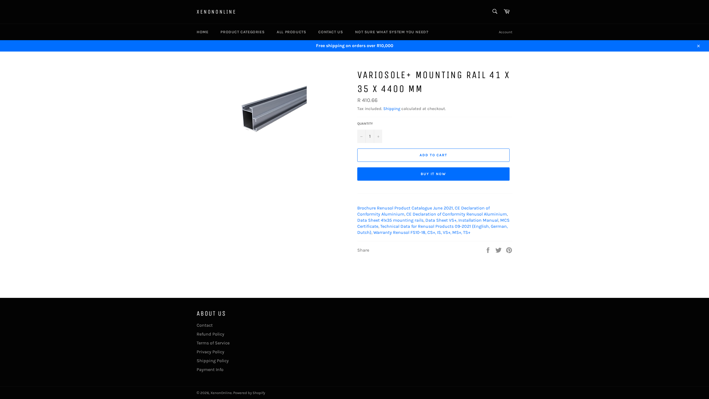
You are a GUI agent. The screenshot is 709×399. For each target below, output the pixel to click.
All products (291, 32)
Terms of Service (213, 343)
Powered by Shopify (249, 393)
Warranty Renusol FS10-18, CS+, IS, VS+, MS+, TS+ (421, 232)
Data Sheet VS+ (440, 220)
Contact (205, 325)
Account (505, 32)
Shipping (391, 108)
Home (202, 32)
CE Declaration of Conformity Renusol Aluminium (456, 214)
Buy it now (433, 174)
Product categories (242, 32)
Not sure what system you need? (391, 32)
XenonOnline (217, 12)
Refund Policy (210, 334)
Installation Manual (478, 220)
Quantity (365, 124)
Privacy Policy (210, 351)
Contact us (330, 32)
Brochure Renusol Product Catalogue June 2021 (405, 208)
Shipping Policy (213, 360)
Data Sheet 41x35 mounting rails (390, 220)
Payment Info (210, 369)
